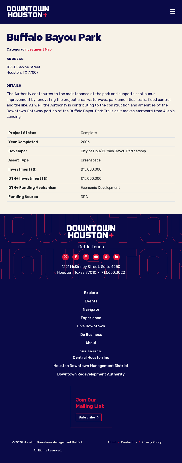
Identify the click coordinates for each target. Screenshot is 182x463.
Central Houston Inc (91, 357)
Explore (91, 292)
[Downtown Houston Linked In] (116, 257)
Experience (91, 318)
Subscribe (87, 417)
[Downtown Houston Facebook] (75, 257)
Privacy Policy (152, 442)
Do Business (91, 334)
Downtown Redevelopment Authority (91, 374)
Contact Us (129, 442)
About (91, 343)
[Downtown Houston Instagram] (86, 257)
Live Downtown (91, 326)
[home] (28, 11)
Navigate (91, 309)
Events (91, 301)
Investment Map (38, 49)
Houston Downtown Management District (91, 365)
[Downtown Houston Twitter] (65, 257)
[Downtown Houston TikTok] (106, 257)
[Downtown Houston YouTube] (96, 257)
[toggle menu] (172, 11)
